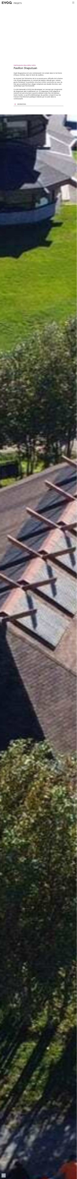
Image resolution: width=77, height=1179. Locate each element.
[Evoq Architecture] (7, 2)
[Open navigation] (73, 2)
